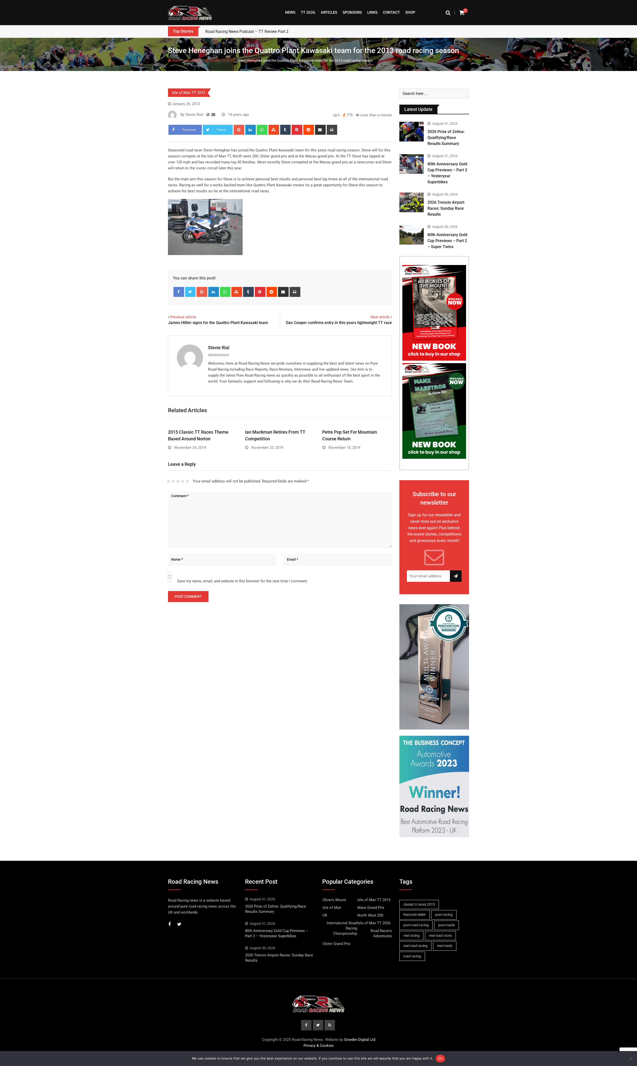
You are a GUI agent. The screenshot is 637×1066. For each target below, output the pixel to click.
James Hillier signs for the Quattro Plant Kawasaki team (218, 322)
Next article (380, 317)
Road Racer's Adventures (381, 933)
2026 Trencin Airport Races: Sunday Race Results (445, 208)
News (290, 12)
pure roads (446, 925)
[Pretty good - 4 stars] (182, 481)
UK (324, 915)
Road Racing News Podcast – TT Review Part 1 (246, 31)
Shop (410, 12)
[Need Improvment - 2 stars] (173, 481)
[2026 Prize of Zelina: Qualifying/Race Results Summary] (411, 131)
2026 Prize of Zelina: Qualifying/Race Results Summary (446, 137)
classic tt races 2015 (419, 904)
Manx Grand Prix (370, 907)
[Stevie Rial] (213, 114)
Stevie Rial (218, 347)
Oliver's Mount (334, 900)
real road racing (415, 946)
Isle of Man (192, 61)
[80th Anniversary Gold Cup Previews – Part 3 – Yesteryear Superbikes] (411, 164)
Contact (391, 12)
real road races (440, 935)
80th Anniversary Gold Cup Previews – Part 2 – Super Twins (447, 240)
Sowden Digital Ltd (359, 1039)
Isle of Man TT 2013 (219, 61)
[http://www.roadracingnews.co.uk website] (208, 114)
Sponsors (352, 12)
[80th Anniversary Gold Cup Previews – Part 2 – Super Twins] (411, 234)
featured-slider (414, 915)
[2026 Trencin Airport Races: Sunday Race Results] (411, 202)
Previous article (183, 317)
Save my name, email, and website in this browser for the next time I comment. (242, 581)
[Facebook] (178, 292)
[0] (462, 12)
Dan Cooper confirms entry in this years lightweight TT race (339, 322)
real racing (411, 935)
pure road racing (416, 925)
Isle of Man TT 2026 (373, 923)
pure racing (444, 915)
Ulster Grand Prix (336, 943)
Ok (440, 1058)
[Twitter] (190, 292)
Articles (329, 12)
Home (176, 61)
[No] (630, 1058)
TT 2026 (308, 12)
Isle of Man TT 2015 (373, 900)
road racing (412, 956)
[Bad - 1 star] (168, 481)
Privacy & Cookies (319, 1045)
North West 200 (370, 915)
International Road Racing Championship (342, 928)
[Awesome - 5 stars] (187, 481)
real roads (444, 946)
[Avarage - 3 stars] (178, 481)
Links (372, 12)
